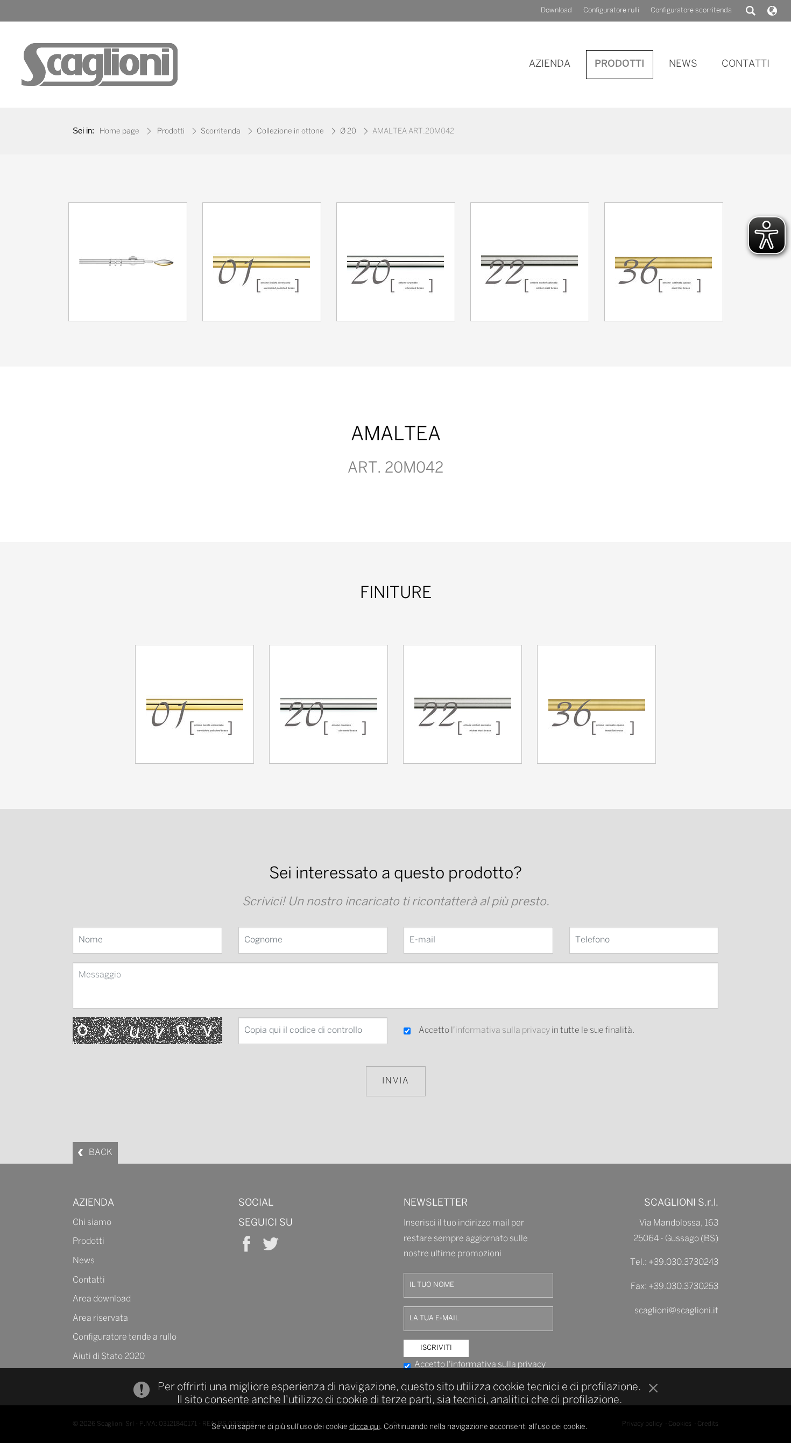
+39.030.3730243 (683, 1262)
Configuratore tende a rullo (124, 1337)
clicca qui (364, 1427)
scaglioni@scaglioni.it (676, 1311)
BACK (100, 1153)
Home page (119, 131)
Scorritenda (221, 131)
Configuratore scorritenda (691, 10)
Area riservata (100, 1318)
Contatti (89, 1280)
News (84, 1261)
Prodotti (171, 131)
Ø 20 (348, 131)
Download (556, 10)
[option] (128, 264)
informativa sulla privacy (502, 1030)
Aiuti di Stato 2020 (109, 1357)
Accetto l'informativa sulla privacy (480, 1365)
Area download (102, 1299)
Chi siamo (92, 1223)
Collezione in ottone (290, 131)
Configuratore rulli (611, 10)
